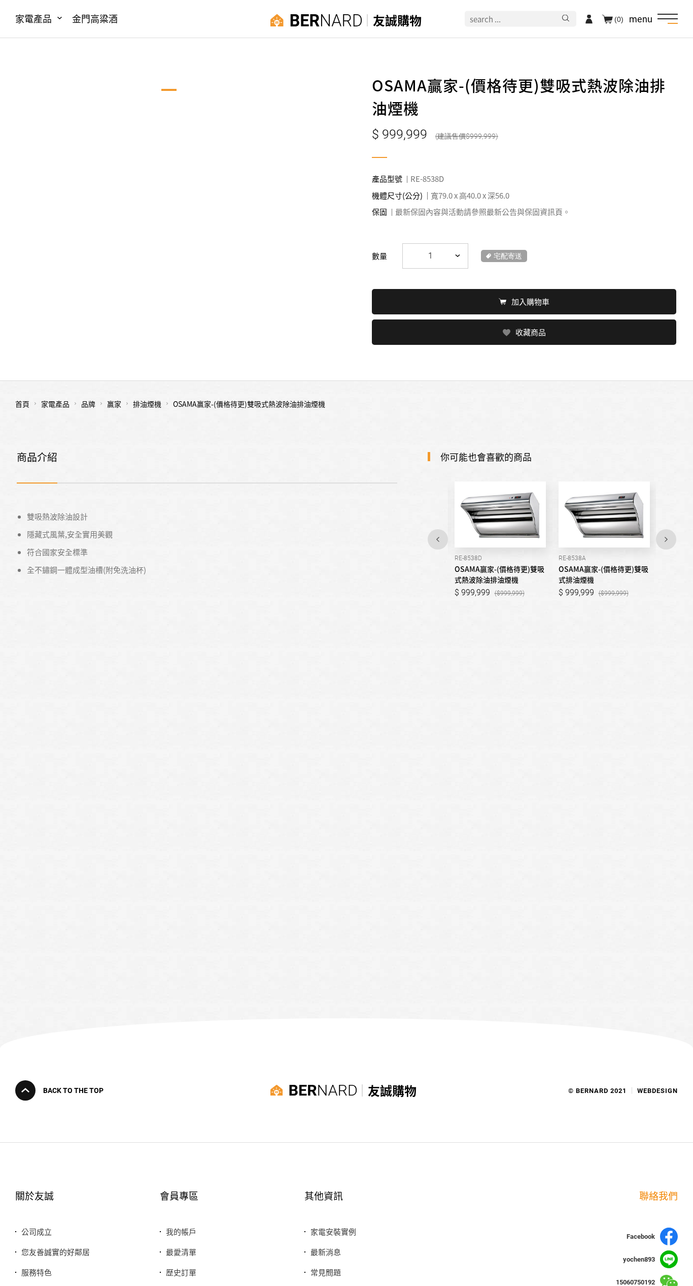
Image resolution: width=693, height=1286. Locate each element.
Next (666, 539)
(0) (618, 19)
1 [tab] (169, 90)
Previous (438, 539)
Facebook (641, 1236)
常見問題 (325, 1272)
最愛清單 (181, 1252)
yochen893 (639, 1259)
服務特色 (36, 1272)
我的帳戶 (181, 1231)
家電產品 (33, 18)
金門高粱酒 (95, 18)
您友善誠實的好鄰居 (55, 1252)
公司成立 (36, 1231)
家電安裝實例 (333, 1231)
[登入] (589, 18)
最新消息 (325, 1252)
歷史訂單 (181, 1272)
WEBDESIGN (657, 1090)
